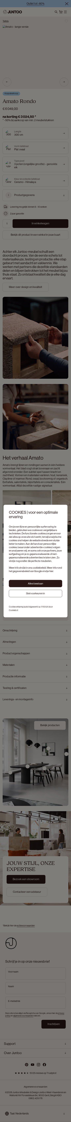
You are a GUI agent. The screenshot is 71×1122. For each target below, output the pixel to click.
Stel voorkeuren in (35, 593)
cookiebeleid (39, 567)
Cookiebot (13, 610)
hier (51, 571)
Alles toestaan (35, 583)
